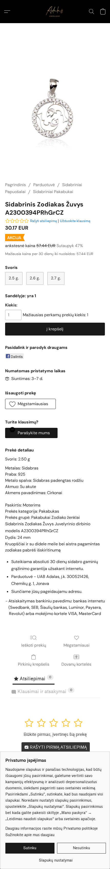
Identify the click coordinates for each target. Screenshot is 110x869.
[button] (55, 11)
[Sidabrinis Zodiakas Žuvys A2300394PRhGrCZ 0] (55, 109)
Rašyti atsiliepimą (43, 221)
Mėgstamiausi (76, 645)
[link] (55, 859)
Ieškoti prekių (33, 645)
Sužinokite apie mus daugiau (29, 835)
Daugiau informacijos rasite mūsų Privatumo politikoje (51, 828)
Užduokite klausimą (75, 221)
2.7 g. (56, 278)
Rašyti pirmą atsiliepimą (58, 747)
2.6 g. (35, 278)
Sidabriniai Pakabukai (53, 191)
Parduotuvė (44, 184)
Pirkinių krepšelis (33, 664)
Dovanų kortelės (76, 664)
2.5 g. (14, 278)
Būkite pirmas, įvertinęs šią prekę (55, 734)
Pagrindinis (15, 184)
